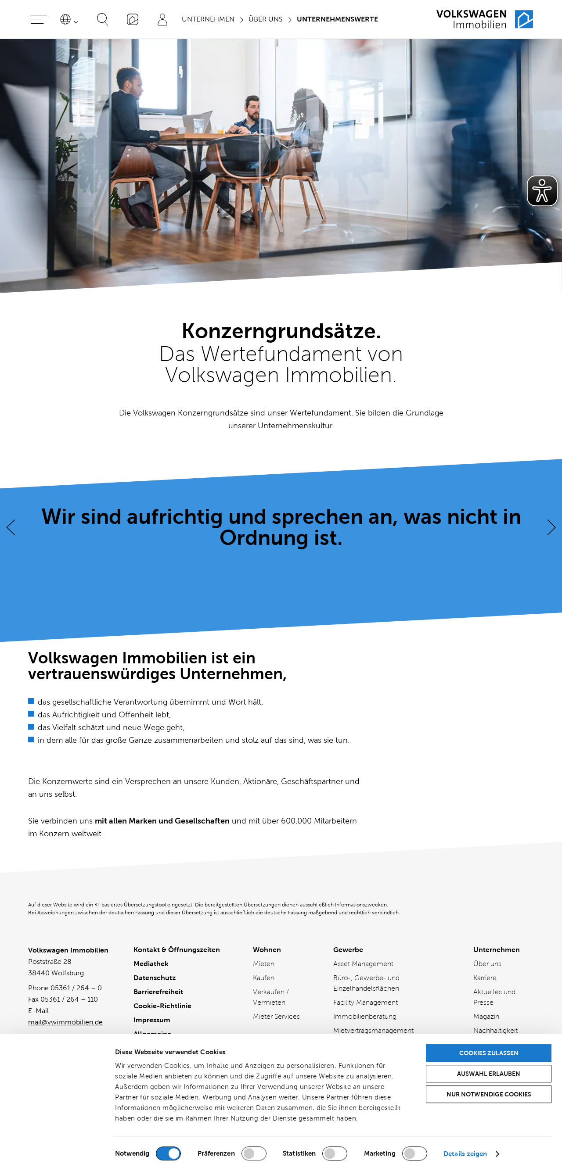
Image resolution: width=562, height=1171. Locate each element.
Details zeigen (465, 1153)
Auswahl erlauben (488, 1073)
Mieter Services (276, 1016)
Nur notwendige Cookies (489, 1094)
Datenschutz (154, 977)
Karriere (485, 977)
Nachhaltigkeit (495, 1030)
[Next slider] (551, 527)
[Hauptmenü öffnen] (38, 19)
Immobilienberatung (364, 1016)
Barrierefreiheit (158, 992)
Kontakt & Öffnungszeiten (176, 949)
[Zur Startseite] (485, 19)
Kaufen (263, 977)
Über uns (487, 963)
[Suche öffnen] (102, 19)
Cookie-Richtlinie (162, 1006)
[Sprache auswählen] (70, 19)
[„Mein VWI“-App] (132, 19)
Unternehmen (496, 949)
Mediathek (151, 963)
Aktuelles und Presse (494, 997)
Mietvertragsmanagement (373, 1030)
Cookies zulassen (489, 1052)
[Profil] (162, 19)
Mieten (263, 963)
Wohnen (267, 949)
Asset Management (363, 963)
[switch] (254, 1153)
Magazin (486, 1016)
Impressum (151, 1020)
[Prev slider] (10, 527)
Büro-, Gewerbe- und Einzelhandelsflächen (366, 983)
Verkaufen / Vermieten (271, 997)
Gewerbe (348, 949)
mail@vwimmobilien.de (65, 1022)
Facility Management (365, 1002)
